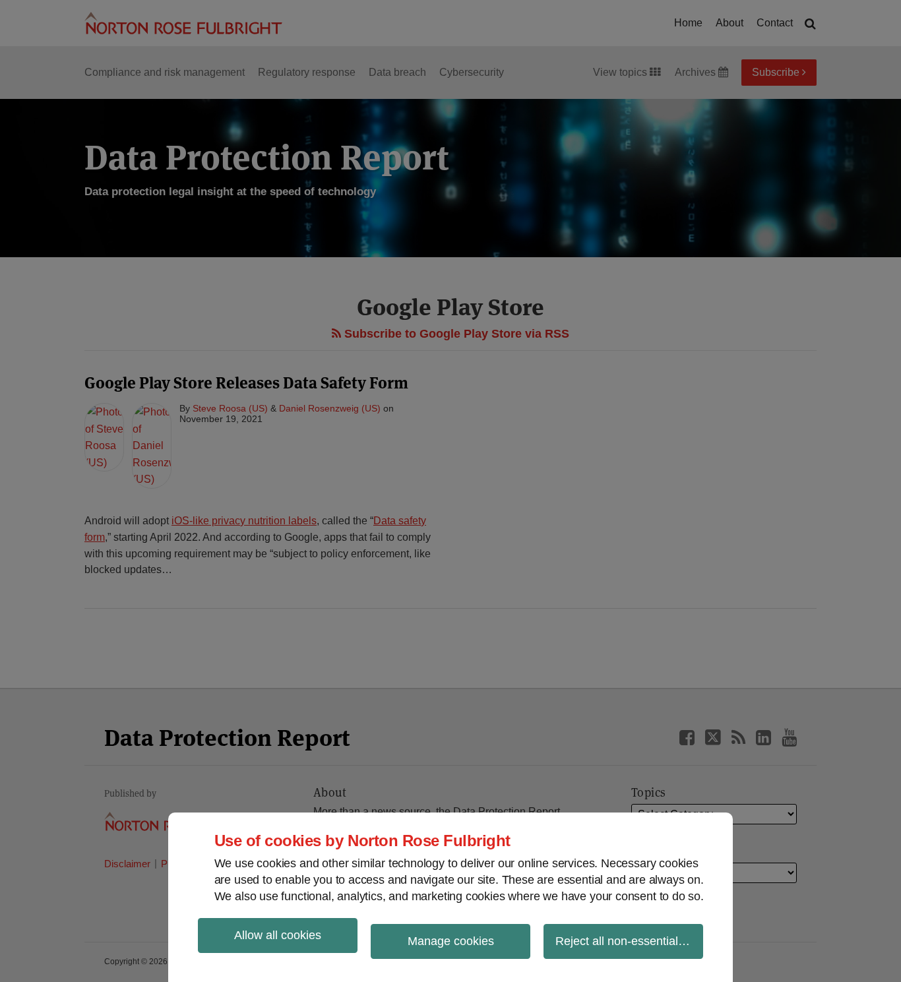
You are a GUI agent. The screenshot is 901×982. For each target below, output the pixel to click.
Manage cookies (451, 941)
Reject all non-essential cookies (629, 941)
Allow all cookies (277, 935)
